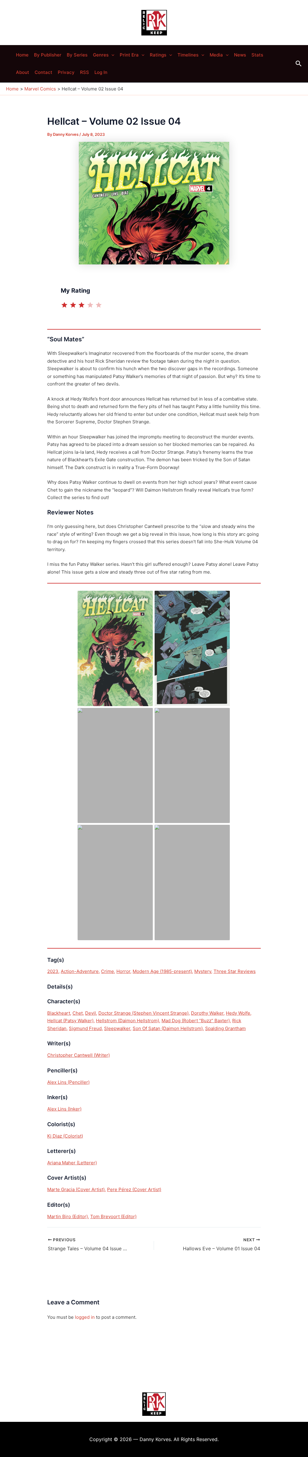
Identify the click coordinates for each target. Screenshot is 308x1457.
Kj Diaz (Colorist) (65, 1136)
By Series (77, 55)
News (240, 55)
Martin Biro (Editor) (67, 1216)
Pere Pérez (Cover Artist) (134, 1189)
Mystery (202, 971)
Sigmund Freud (85, 1028)
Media (216, 55)
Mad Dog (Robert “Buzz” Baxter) (196, 1020)
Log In (100, 72)
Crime (107, 971)
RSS (84, 72)
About (22, 72)
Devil (90, 1013)
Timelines (188, 55)
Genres (101, 55)
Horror (123, 971)
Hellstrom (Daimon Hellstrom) (127, 1020)
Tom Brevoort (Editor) (113, 1216)
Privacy (66, 72)
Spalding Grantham (225, 1028)
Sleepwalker (117, 1028)
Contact (43, 72)
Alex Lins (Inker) (64, 1109)
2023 (52, 971)
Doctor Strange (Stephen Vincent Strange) (143, 1013)
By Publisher (47, 55)
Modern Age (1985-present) (162, 971)
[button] (111, 55)
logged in (85, 1317)
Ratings (158, 55)
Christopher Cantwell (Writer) (78, 1055)
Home (22, 55)
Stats (257, 55)
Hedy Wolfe (238, 1013)
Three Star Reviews (235, 971)
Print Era (129, 55)
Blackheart (58, 1013)
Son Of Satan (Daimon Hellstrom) (168, 1028)
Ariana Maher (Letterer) (72, 1163)
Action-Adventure (80, 971)
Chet (77, 1013)
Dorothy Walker (207, 1013)
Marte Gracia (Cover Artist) (76, 1189)
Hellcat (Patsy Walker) (70, 1020)
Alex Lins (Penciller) (68, 1082)
